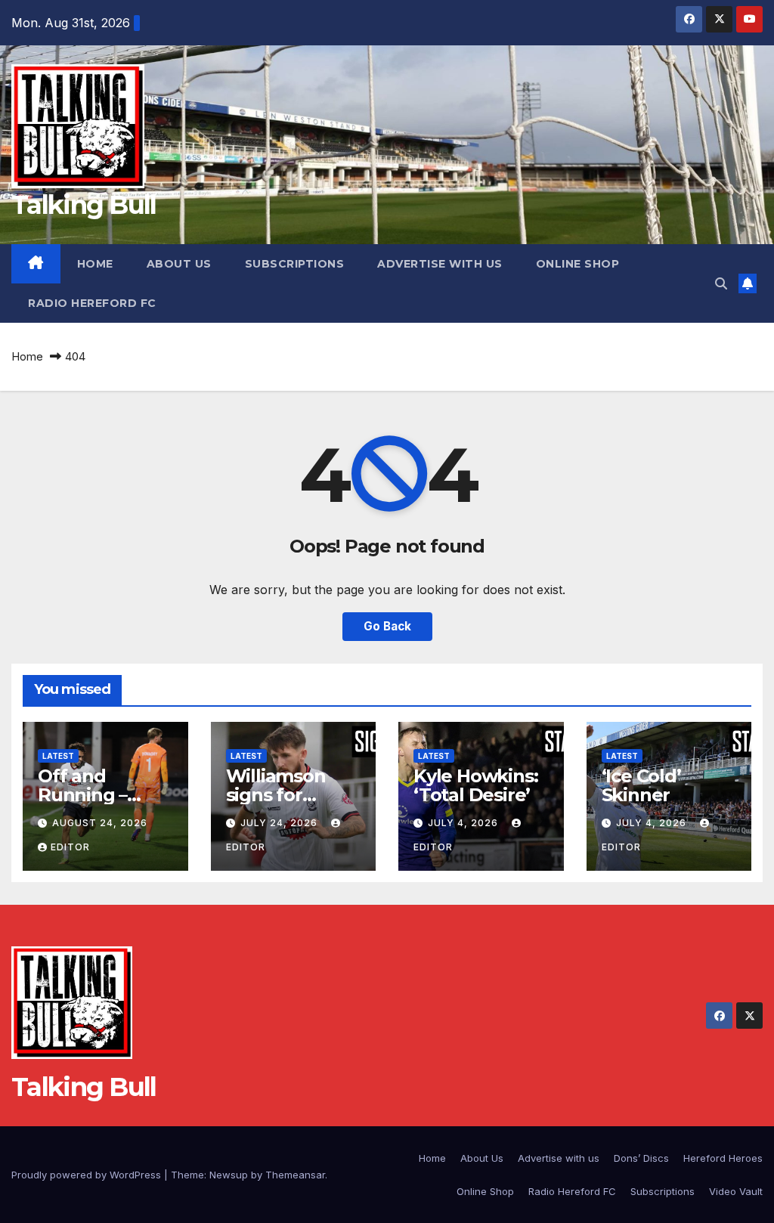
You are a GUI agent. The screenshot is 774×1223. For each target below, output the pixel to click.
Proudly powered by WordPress (87, 1175)
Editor (70, 847)
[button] (721, 283)
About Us (179, 264)
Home (95, 264)
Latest (58, 755)
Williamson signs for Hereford (276, 795)
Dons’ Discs (641, 1158)
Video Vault (736, 1191)
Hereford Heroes (723, 1158)
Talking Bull (83, 205)
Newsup (228, 1175)
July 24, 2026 (280, 822)
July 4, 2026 (464, 822)
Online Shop (578, 264)
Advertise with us (440, 264)
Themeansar (295, 1175)
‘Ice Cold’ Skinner (641, 785)
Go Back (387, 626)
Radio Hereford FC (92, 303)
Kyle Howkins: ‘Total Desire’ (475, 785)
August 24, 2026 (99, 822)
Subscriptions (295, 264)
